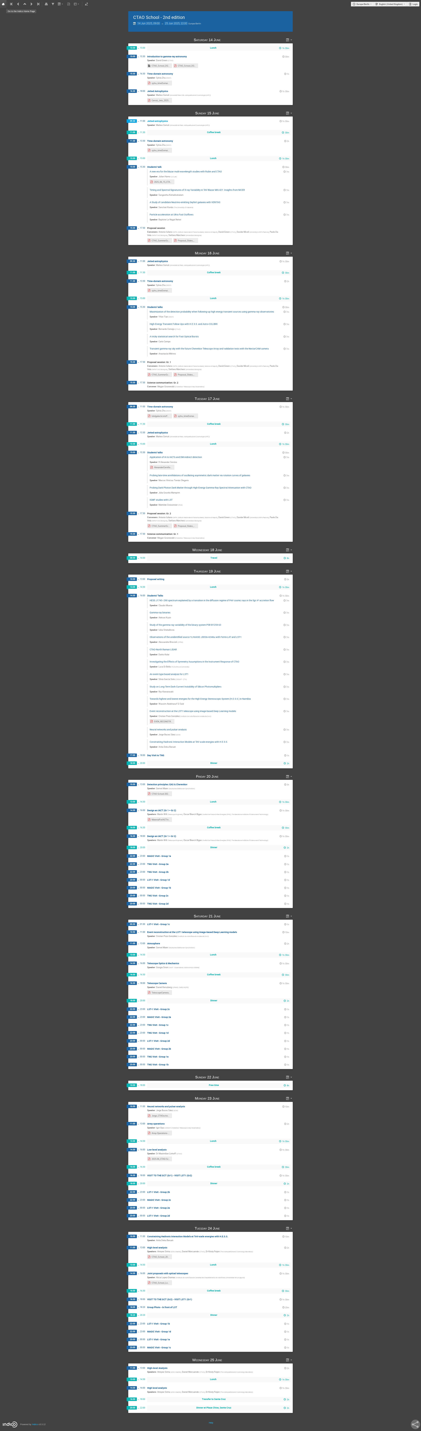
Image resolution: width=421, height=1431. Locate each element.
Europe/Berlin (363, 4)
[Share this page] (415, 1424)
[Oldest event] (11, 4)
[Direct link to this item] (225, 39)
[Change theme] (76, 4)
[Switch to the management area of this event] (86, 4)
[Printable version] (46, 4)
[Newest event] (38, 4)
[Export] (60, 4)
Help (211, 1422)
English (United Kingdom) (391, 4)
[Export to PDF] (68, 4)
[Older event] (18, 4)
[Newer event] (31, 4)
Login (415, 4)
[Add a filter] (53, 4)
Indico (35, 1424)
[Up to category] (25, 4)
